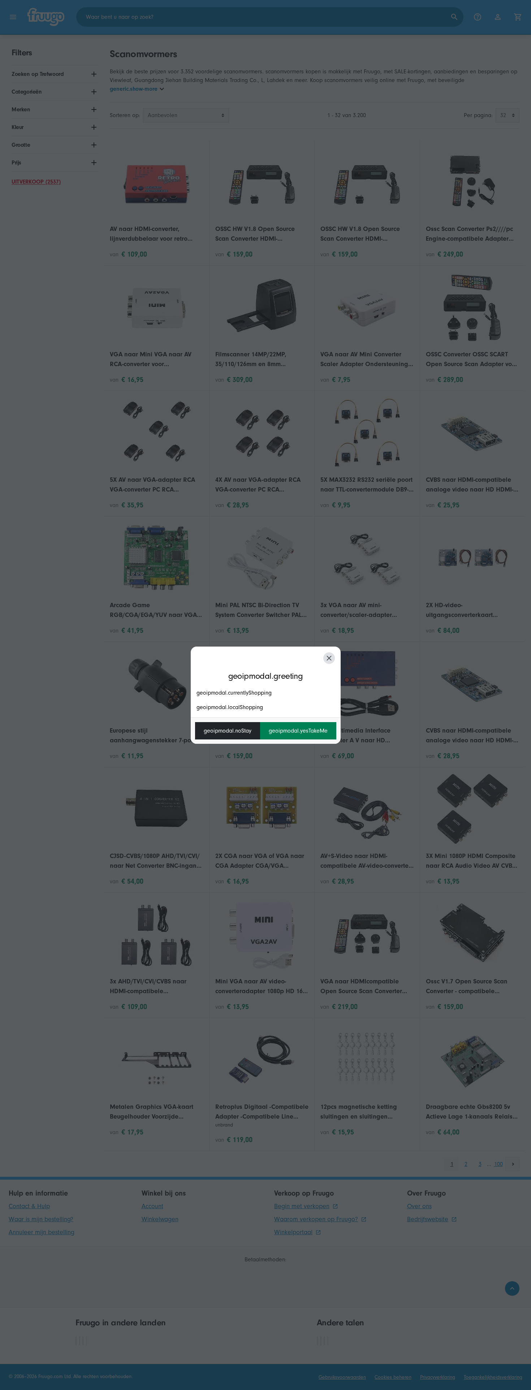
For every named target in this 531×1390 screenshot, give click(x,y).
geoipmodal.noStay (227, 731)
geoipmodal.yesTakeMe (298, 731)
